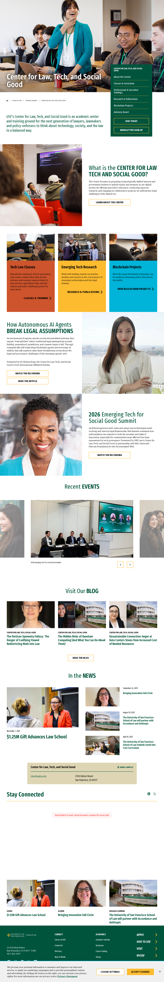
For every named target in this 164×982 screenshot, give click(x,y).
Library (98, 957)
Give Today (131, 121)
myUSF (141, 955)
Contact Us (59, 945)
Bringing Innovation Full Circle (138, 693)
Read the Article (27, 381)
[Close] (160, 971)
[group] (82, 529)
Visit (140, 948)
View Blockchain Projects (134, 288)
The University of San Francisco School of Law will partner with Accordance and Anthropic (138, 720)
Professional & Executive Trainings (126, 91)
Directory (58, 951)
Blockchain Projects (123, 105)
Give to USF (144, 941)
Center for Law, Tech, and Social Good (128, 70)
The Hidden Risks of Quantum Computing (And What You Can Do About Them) (81, 640)
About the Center (122, 76)
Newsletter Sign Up (131, 130)
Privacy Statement (67, 976)
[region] (82, 972)
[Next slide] (130, 564)
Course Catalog (101, 951)
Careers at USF (60, 939)
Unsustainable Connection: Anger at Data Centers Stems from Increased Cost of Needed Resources (133, 640)
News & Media (60, 957)
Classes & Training (36, 298)
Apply (140, 934)
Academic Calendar (103, 939)
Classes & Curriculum (124, 83)
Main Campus (126, 767)
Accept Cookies (140, 971)
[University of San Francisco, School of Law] (34, 936)
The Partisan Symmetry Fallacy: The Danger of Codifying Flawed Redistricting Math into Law (28, 640)
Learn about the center (109, 202)
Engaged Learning (31, 100)
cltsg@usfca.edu (39, 776)
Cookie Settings (110, 971)
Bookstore (100, 945)
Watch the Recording (27, 373)
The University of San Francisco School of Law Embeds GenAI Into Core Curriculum (139, 744)
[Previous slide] (120, 564)
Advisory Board (121, 112)
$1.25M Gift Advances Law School (37, 737)
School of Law (17, 100)
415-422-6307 (14, 953)
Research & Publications (126, 99)
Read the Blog (81, 658)
